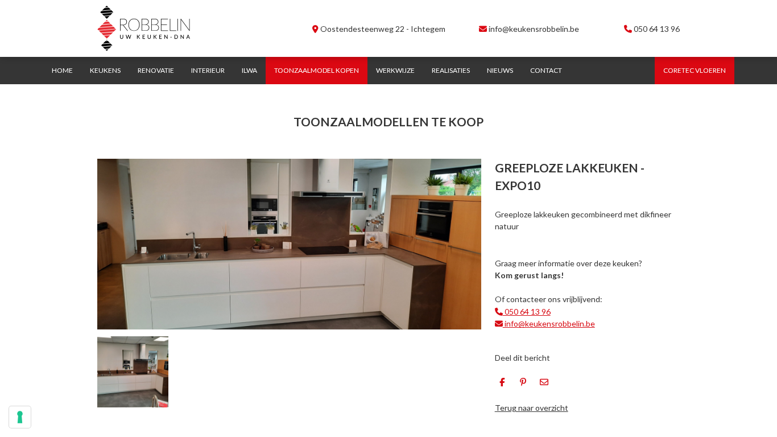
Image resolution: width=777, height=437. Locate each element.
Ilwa (249, 70)
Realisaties (451, 70)
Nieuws (500, 70)
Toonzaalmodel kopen (316, 70)
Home (62, 70)
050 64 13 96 (657, 29)
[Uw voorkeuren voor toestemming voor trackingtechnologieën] (20, 417)
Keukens (105, 70)
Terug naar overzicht (531, 408)
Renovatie (156, 70)
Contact (546, 70)
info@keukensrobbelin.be (533, 29)
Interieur (208, 70)
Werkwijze (395, 70)
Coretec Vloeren (694, 70)
